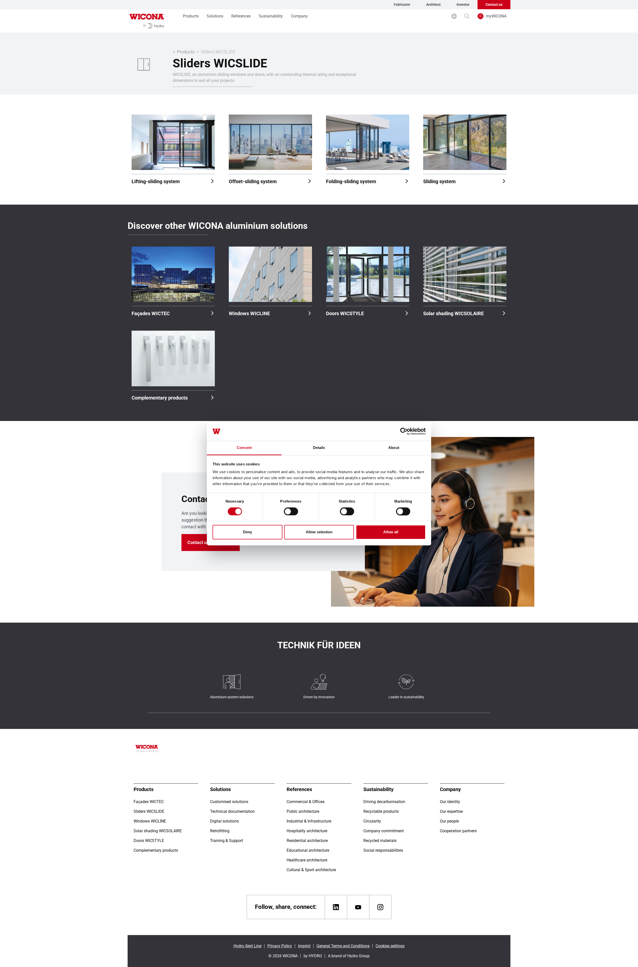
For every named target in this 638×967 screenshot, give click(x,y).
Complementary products (160, 398)
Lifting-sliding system (156, 181)
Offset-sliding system (253, 181)
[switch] (291, 511)
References (241, 16)
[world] (454, 16)
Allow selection (319, 532)
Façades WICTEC (151, 313)
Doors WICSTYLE (345, 313)
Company (299, 16)
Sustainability (271, 16)
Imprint (304, 946)
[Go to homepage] (147, 20)
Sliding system (439, 181)
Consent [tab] (244, 448)
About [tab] (393, 448)
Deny (247, 532)
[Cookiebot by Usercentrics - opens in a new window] (404, 431)
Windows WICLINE (249, 313)
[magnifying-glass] (467, 16)
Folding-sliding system (351, 181)
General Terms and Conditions (343, 946)
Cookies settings (390, 946)
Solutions (215, 16)
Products (191, 16)
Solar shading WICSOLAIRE (453, 313)
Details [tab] (319, 448)
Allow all (390, 532)
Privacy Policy (279, 946)
